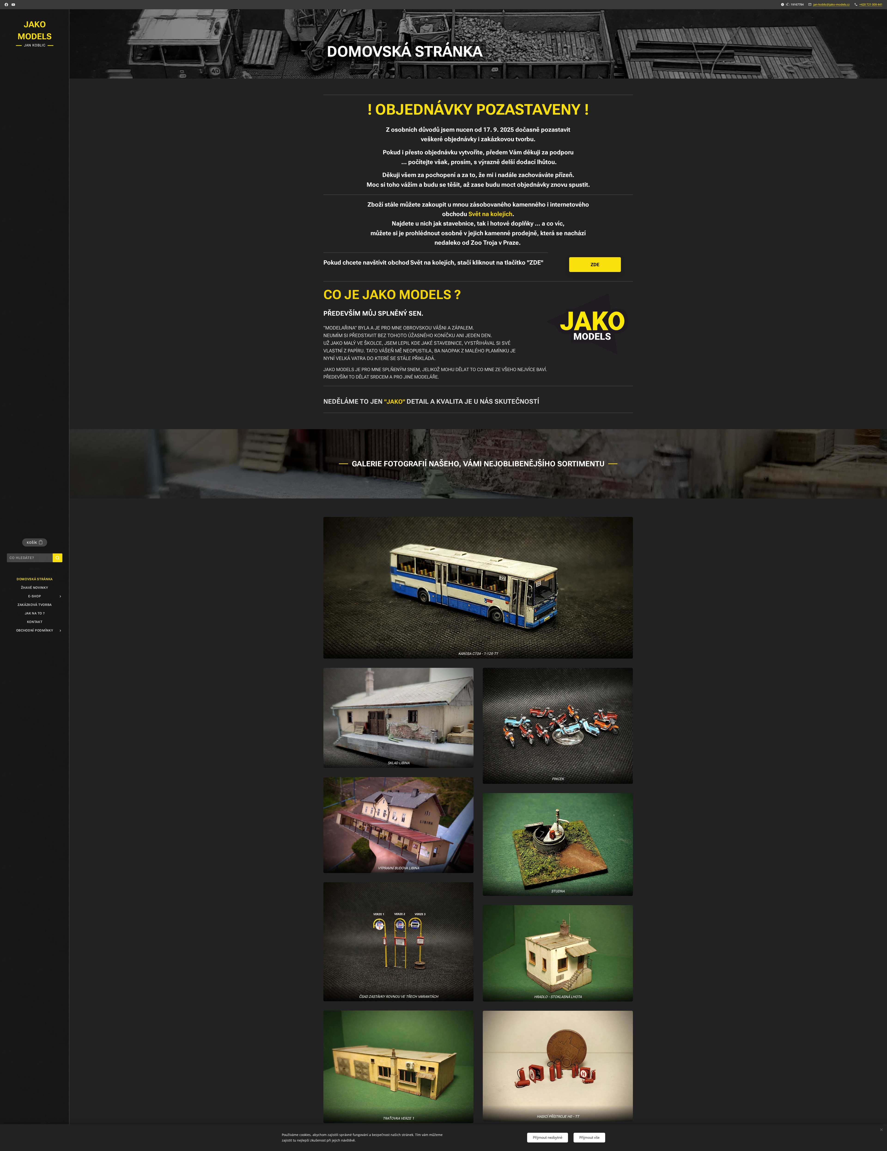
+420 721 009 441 (870, 4)
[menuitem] (34, 579)
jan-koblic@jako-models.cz (831, 4)
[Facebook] (6, 5)
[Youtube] (13, 5)
